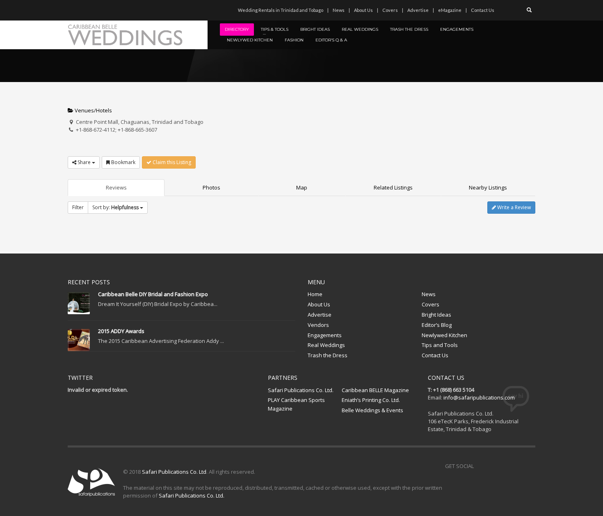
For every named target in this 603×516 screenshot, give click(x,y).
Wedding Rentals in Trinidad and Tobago (280, 10)
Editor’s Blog (437, 325)
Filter (78, 207)
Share (84, 162)
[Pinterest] (98, 10)
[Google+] (111, 10)
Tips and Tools (440, 345)
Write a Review (513, 207)
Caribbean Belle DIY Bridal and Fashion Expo (153, 294)
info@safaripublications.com (479, 397)
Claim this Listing (171, 162)
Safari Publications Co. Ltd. (300, 390)
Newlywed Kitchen (444, 335)
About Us (363, 10)
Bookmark (122, 162)
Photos (211, 187)
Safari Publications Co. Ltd (174, 471)
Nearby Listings (488, 187)
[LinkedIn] (123, 10)
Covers (390, 10)
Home (315, 294)
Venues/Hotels (92, 110)
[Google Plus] (517, 466)
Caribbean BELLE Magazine (375, 390)
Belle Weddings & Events (372, 410)
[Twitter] (86, 10)
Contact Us (482, 10)
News (339, 10)
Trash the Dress (327, 355)
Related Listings (393, 187)
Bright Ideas (436, 314)
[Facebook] (74, 10)
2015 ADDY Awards (121, 331)
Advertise (418, 10)
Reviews (116, 187)
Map (301, 187)
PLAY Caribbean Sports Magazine (296, 404)
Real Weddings (326, 345)
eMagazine (449, 10)
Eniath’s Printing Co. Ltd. (371, 400)
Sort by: (115, 207)
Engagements (325, 335)
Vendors (318, 325)
